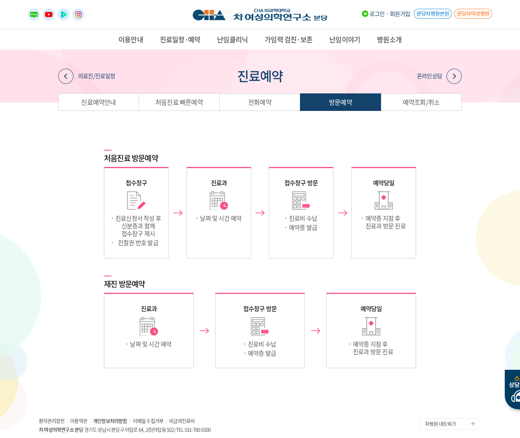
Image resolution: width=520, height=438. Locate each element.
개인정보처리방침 (110, 420)
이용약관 (78, 420)
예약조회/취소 (421, 102)
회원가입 (400, 14)
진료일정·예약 (180, 39)
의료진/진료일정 (96, 76)
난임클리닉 (232, 39)
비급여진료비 (182, 420)
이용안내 (130, 39)
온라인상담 (429, 76)
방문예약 (340, 102)
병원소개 (389, 39)
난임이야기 (344, 39)
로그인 (377, 14)
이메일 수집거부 (148, 420)
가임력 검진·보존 (289, 39)
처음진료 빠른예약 (179, 102)
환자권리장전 (51, 420)
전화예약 (259, 102)
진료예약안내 (98, 102)
